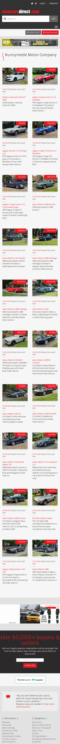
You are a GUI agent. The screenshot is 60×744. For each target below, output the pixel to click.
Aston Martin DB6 (40, 569)
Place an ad (51, 32)
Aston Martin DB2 (40, 309)
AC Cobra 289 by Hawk (42, 518)
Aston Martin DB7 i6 (11, 414)
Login (42, 3)
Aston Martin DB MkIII (12, 360)
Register (54, 3)
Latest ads (33, 32)
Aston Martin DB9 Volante (44, 414)
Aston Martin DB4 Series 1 (44, 204)
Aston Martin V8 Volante (13, 258)
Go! (53, 18)
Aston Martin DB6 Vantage (44, 258)
